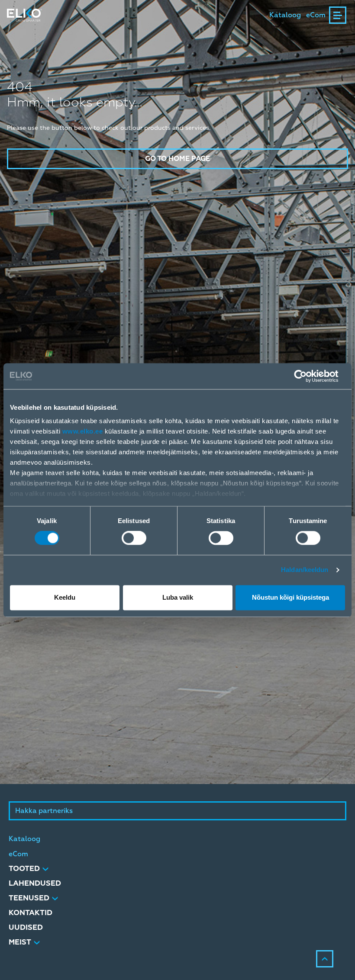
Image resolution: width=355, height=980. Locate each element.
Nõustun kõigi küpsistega (290, 597)
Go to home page (177, 158)
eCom (316, 15)
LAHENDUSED (35, 883)
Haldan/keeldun (304, 570)
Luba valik (177, 597)
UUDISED (26, 927)
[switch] (134, 538)
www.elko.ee (82, 431)
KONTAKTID (30, 912)
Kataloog (285, 15)
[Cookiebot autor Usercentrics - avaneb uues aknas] (307, 376)
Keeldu (64, 597)
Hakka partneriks (44, 810)
